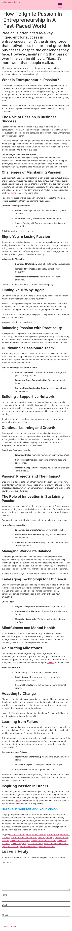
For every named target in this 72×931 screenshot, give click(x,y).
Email (4, 905)
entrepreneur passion (36, 834)
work (17, 800)
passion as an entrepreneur (43, 840)
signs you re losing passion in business (20, 846)
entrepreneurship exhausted (24, 837)
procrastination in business (56, 843)
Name (4, 895)
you (29, 568)
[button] (60, 5)
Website (5, 915)
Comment (7, 863)
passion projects (18, 843)
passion (50, 662)
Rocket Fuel (12, 193)
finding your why (46, 837)
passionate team (35, 843)
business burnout (17, 834)
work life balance (47, 846)
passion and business (20, 840)
